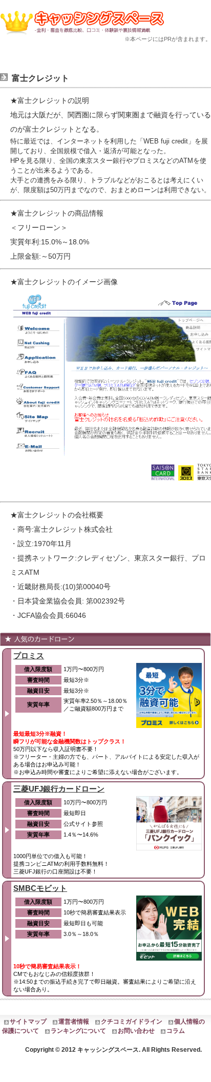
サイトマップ (28, 1021)
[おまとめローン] (84, 36)
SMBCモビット (40, 888)
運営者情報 (73, 1021)
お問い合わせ (136, 1030)
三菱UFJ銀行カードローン (58, 788)
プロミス (28, 655)
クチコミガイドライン (131, 1021)
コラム (175, 1030)
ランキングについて (78, 1030)
